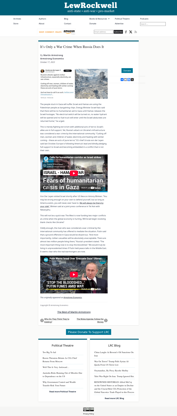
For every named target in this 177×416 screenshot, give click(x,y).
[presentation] (56, 32)
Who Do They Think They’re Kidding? (56, 320)
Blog (66, 18)
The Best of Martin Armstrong (74, 312)
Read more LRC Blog (114, 398)
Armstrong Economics (52, 58)
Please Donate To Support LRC (88, 332)
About (41, 23)
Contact (67, 23)
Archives (17, 18)
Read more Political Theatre (62, 391)
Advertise (119, 23)
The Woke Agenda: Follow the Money (90, 320)
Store (15, 23)
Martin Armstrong (53, 55)
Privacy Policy (88, 414)
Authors (42, 18)
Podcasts (144, 18)
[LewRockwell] (88, 7)
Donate (92, 23)
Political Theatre (122, 18)
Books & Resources (98, 18)
